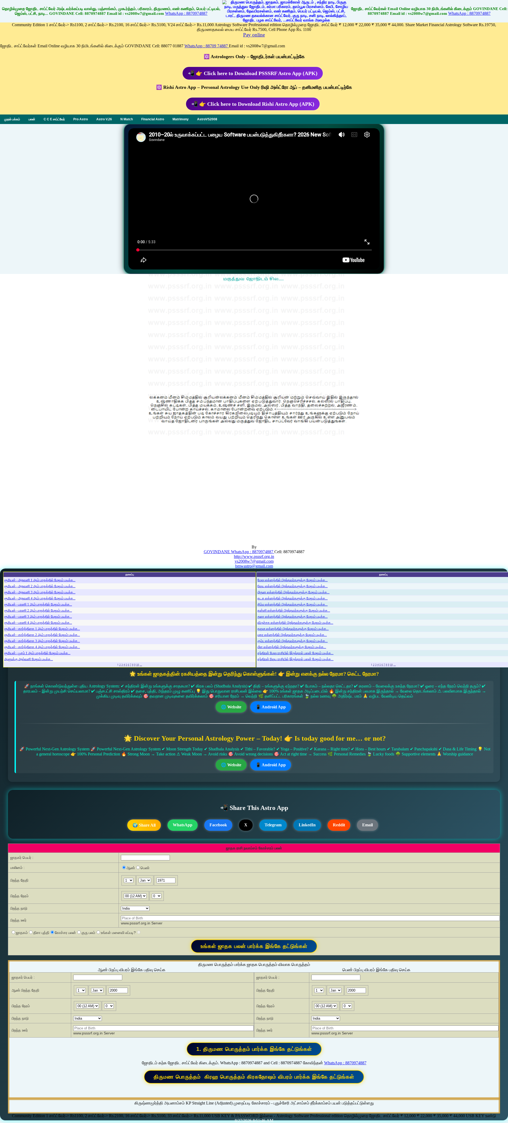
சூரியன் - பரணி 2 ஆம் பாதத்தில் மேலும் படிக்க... (38, 610)
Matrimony (181, 119)
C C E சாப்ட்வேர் (54, 119)
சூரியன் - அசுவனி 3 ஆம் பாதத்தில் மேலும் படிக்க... (39, 592)
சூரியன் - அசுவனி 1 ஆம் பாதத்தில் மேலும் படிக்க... (39, 580)
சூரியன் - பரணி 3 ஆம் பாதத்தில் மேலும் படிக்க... (38, 616)
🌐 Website (231, 707)
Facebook (218, 825)
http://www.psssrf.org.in (254, 556)
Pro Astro (80, 119)
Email (367, 825)
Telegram (273, 825)
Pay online (254, 35)
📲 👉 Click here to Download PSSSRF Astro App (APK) (253, 73)
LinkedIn (307, 825)
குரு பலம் (88, 933)
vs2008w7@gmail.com (254, 561)
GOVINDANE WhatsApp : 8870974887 (239, 551)
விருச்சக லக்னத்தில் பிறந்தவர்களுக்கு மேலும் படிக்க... (295, 623)
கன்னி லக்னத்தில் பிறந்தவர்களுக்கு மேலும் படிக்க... (293, 610)
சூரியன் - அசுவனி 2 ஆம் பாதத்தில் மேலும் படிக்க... (39, 586)
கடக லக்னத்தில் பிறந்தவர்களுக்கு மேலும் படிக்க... (292, 598)
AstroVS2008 (207, 119)
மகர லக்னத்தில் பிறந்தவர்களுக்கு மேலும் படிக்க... (292, 635)
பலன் (32, 119)
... (141, 664)
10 (137, 664)
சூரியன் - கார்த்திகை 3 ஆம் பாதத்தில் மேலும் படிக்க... (42, 641)
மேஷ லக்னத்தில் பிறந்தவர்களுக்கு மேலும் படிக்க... (292, 580)
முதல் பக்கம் (12, 119)
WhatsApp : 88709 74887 (206, 46)
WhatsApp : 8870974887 (186, 13)
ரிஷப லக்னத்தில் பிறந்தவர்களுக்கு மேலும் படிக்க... (292, 586)
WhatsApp (182, 825)
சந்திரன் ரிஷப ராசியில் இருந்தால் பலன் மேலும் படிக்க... (295, 659)
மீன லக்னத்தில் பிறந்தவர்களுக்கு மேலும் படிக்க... (291, 647)
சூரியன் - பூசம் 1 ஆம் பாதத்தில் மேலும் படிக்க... (37, 653)
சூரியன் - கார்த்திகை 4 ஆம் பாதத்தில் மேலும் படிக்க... (42, 647)
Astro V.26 (104, 119)
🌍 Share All (144, 825)
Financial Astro (152, 119)
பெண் (144, 868)
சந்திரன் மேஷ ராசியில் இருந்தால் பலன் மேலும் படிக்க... (295, 653)
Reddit (339, 825)
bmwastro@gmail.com (254, 566)
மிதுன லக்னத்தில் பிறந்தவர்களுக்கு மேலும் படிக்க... (293, 592)
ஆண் (130, 868)
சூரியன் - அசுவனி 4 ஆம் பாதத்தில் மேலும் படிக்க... (39, 598)
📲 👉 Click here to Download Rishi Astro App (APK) (252, 104)
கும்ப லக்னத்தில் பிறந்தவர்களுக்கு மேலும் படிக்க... (292, 641)
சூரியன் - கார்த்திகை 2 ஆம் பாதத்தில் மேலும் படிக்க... (42, 635)
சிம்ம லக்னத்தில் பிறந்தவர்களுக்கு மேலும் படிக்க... (292, 604)
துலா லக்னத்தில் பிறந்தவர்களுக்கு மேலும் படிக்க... (292, 616)
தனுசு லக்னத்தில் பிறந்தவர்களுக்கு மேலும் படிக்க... (293, 629)
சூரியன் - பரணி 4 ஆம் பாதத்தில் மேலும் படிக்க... (38, 623)
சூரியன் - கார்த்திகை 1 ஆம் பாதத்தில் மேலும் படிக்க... (42, 629)
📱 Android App (271, 707)
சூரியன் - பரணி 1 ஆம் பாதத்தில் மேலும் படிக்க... (38, 604)
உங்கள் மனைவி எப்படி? (118, 933)
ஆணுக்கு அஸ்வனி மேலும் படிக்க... (28, 659)
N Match (126, 119)
